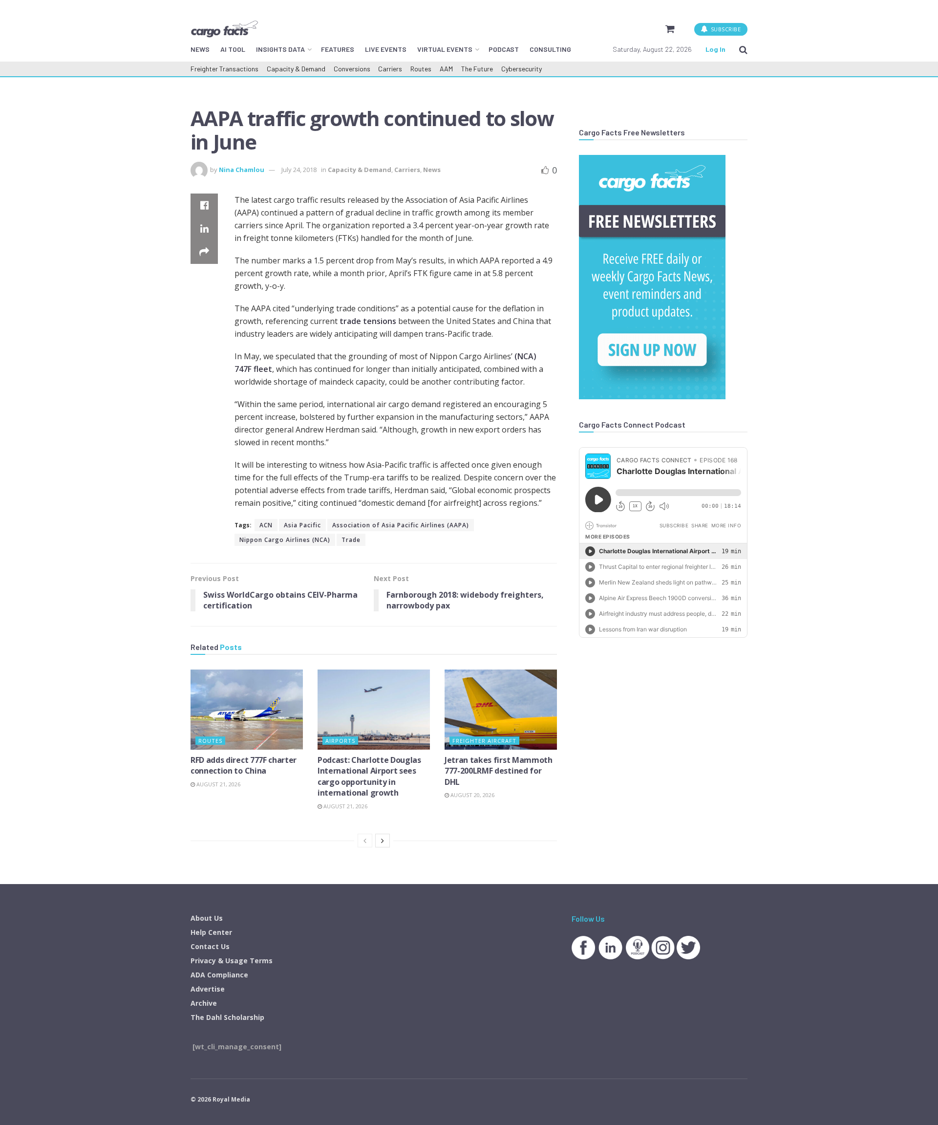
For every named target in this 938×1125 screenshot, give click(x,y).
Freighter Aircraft (484, 740)
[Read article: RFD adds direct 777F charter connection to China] (247, 710)
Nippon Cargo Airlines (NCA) (284, 540)
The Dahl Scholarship (227, 1017)
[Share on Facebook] (204, 205)
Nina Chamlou (241, 169)
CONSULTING (550, 49)
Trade (351, 540)
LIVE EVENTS (385, 49)
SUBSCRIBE (725, 29)
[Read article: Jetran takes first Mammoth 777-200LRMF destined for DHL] (501, 710)
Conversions (352, 69)
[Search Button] (743, 49)
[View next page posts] (382, 840)
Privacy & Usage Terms (232, 960)
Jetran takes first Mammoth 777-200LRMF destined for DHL (499, 771)
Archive (204, 1003)
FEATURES (337, 49)
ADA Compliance (219, 974)
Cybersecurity (521, 69)
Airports (340, 740)
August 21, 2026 (217, 784)
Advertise (208, 989)
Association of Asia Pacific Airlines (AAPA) (400, 525)
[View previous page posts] (365, 840)
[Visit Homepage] (224, 29)
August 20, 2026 (471, 795)
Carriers (390, 69)
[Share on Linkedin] (204, 228)
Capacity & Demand (296, 69)
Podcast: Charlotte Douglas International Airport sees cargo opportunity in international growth (369, 776)
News (432, 169)
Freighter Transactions (224, 69)
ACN (266, 525)
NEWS (200, 49)
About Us (207, 918)
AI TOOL (232, 49)
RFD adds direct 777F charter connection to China (244, 765)
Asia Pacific (302, 525)
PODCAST (504, 49)
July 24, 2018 (299, 169)
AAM (446, 69)
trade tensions (368, 321)
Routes (420, 69)
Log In (715, 49)
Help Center (211, 932)
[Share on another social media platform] (204, 252)
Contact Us (210, 946)
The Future (477, 69)
